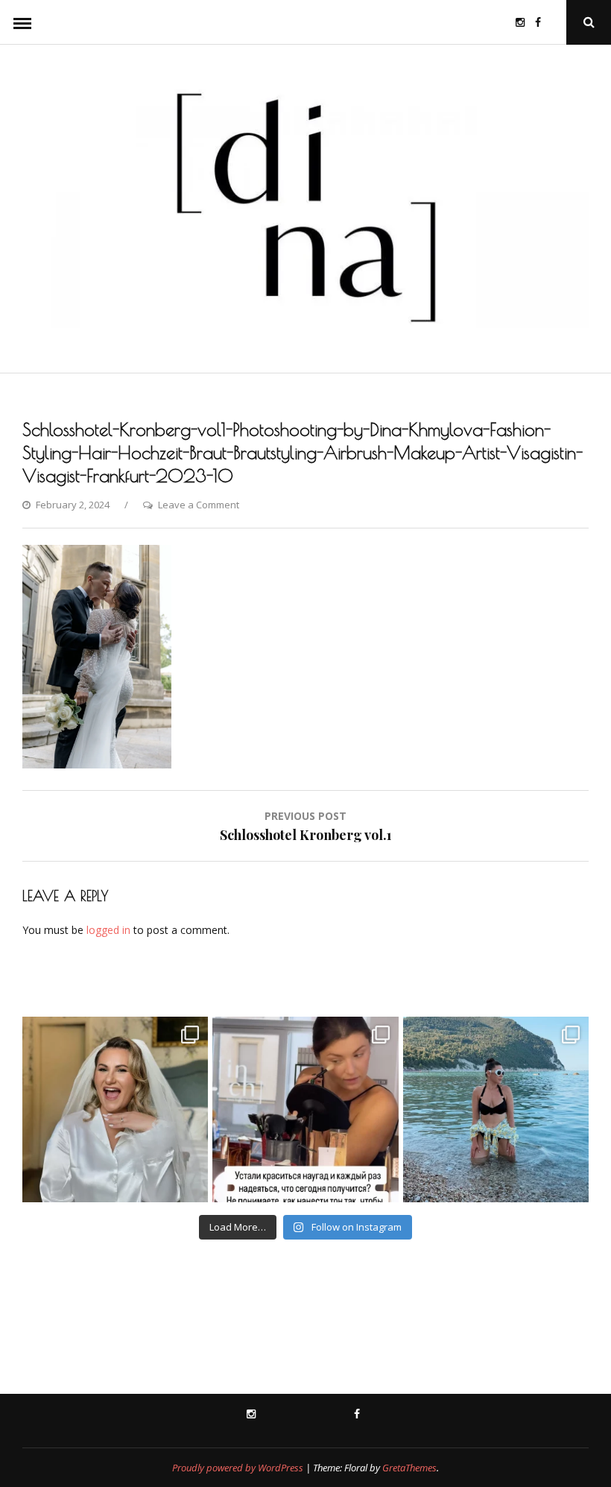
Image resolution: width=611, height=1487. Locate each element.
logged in (108, 930)
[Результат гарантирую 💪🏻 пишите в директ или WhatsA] (305, 1109)
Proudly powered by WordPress (237, 1467)
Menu (22, 22)
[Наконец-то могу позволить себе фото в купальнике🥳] (496, 1109)
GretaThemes (409, 1467)
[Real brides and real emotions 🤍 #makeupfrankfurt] (115, 1109)
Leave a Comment (198, 504)
